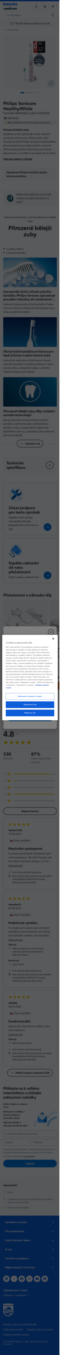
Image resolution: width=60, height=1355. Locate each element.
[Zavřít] (51, 638)
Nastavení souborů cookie (29, 696)
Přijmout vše (29, 712)
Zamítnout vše (28, 704)
